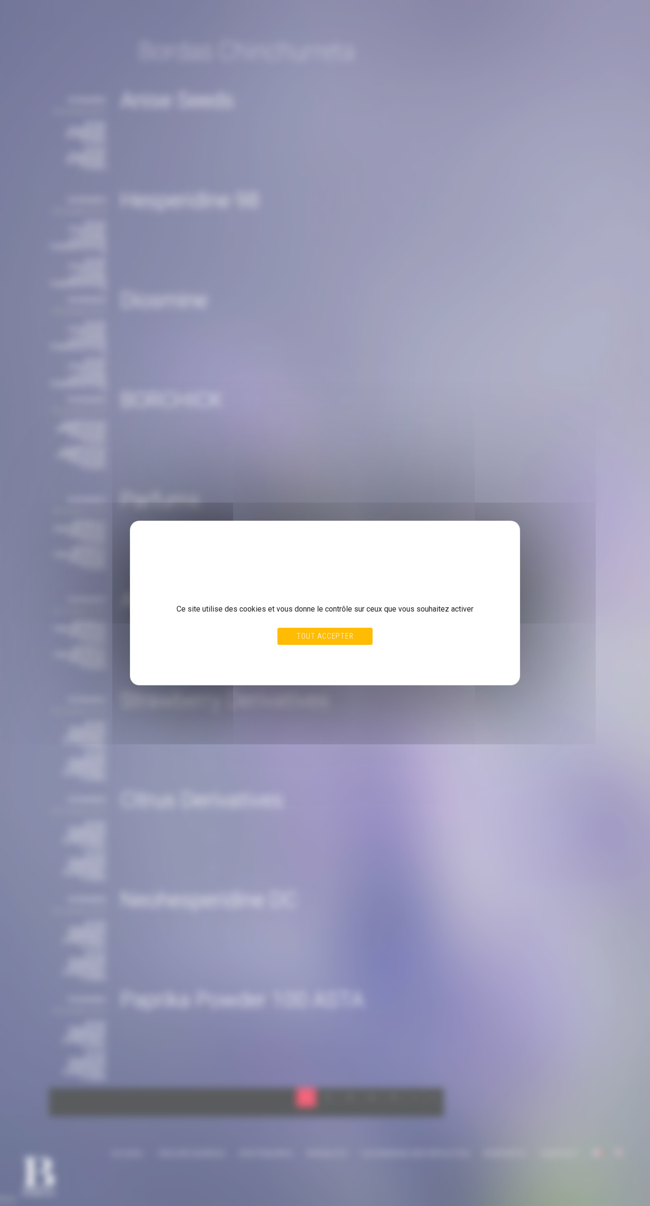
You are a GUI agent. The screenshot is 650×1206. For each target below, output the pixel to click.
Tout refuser (302, 656)
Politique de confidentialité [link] (185, 665)
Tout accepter (324, 636)
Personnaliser (346, 656)
